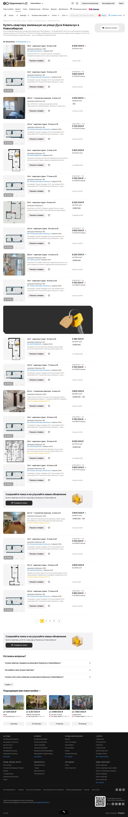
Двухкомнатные (39, 771)
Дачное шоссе (8, 745)
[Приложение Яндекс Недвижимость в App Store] (113, 804)
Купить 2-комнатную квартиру (106, 771)
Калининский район (40, 742)
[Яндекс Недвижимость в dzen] (120, 790)
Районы (5, 771)
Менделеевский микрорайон (43, 751)
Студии (36, 768)
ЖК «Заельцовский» (33, 260)
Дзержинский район (40, 739)
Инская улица (7, 748)
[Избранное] (72, 3)
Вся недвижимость (9, 790)
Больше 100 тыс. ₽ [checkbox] (28, 328)
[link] (121, 3)
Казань (67, 751)
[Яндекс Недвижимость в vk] (117, 790)
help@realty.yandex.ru (43, 802)
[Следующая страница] (59, 621)
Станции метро (8, 774)
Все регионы (7, 765)
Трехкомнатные (39, 774)
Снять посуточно (70, 768)
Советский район (39, 745)
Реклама (21, 790)
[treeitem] (8, 9)
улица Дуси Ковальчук (34, 49)
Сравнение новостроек (10, 776)
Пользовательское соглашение (53, 790)
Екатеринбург (69, 748)
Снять (67, 765)
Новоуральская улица (10, 753)
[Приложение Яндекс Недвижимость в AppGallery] (119, 804)
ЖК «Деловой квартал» (34, 51)
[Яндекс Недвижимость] (15, 3)
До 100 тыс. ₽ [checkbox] (12, 328)
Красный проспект (102, 751)
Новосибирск (69, 745)
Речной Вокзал (101, 742)
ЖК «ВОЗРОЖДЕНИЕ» (34, 155)
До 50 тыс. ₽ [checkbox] (25, 323)
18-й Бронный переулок (11, 739)
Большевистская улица (10, 742)
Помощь (86, 790)
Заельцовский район (41, 748)
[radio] (46, 621)
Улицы (5, 779)
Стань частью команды (33, 790)
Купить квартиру (101, 765)
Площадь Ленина (101, 753)
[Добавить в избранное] (49, 60)
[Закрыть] (124, 15)
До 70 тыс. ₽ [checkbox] (38, 323)
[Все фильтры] (5, 15)
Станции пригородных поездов (13, 768)
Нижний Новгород (71, 753)
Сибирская (99, 745)
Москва (67, 739)
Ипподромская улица (10, 751)
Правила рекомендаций (74, 790)
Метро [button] (104, 15)
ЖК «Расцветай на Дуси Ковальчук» (39, 77)
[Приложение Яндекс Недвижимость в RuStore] (123, 804)
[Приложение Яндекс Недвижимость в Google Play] (116, 804)
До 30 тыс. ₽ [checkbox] (12, 323)
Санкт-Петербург (70, 742)
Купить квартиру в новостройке (106, 768)
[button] (77, 3)
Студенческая (100, 748)
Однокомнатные (39, 765)
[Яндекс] (121, 813)
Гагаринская (100, 739)
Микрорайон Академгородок (43, 753)
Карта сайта (96, 790)
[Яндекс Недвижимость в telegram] (123, 790)
